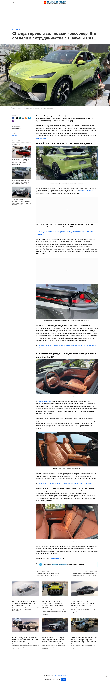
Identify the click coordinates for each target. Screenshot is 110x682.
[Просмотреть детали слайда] (68, 566)
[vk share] (23, 118)
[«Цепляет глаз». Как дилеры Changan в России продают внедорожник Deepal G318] (21, 173)
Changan (14, 135)
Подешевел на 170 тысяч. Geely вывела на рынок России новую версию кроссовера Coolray (83, 603)
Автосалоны (45, 597)
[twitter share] (17, 118)
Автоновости (27, 25)
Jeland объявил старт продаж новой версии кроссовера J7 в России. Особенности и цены (53, 640)
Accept (63, 679)
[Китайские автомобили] (55, 2)
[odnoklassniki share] (26, 118)
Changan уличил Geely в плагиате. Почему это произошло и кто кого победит (65, 483)
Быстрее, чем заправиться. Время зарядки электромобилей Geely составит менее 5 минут (25, 603)
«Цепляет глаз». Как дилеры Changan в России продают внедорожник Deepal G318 (20, 182)
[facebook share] (13, 118)
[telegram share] (29, 118)
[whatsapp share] (20, 118)
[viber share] (13, 121)
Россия (73, 597)
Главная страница (17, 25)
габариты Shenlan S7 (86, 191)
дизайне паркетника (44, 401)
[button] (67, 163)
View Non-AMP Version (60, 675)
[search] (97, 2)
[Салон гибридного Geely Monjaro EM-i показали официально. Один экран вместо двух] (25, 625)
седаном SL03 (41, 138)
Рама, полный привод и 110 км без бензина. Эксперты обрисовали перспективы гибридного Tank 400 (84, 640)
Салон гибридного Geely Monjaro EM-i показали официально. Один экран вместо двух (25, 640)
